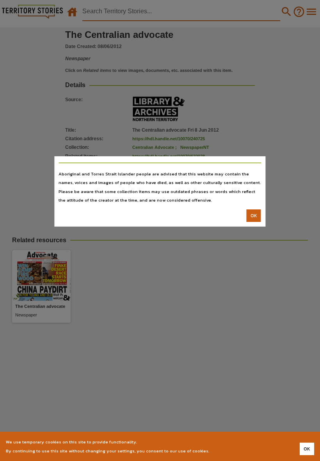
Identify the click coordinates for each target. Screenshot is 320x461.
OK (254, 215)
